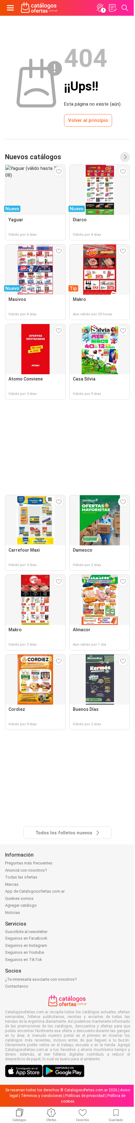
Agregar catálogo (21, 905)
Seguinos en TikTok (23, 959)
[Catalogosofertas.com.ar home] (39, 8)
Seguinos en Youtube (24, 952)
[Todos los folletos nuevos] (125, 157)
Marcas (12, 884)
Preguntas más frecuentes (28, 863)
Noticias (12, 912)
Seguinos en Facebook (26, 938)
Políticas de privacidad (85, 1096)
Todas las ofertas (21, 877)
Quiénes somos (19, 898)
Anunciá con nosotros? (26, 870)
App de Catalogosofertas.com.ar (35, 891)
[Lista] (112, 8)
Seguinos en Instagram (26, 945)
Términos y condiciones (41, 1096)
